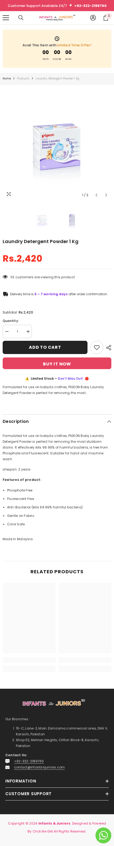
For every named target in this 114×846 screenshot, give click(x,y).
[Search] (21, 18)
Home (7, 78)
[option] (57, 146)
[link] (29, 660)
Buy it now (57, 364)
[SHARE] (107, 347)
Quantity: (11, 321)
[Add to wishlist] (96, 347)
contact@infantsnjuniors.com (39, 767)
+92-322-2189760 (29, 761)
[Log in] (93, 17)
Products (23, 78)
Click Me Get (43, 831)
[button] (96, 195)
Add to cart (45, 347)
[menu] (6, 18)
